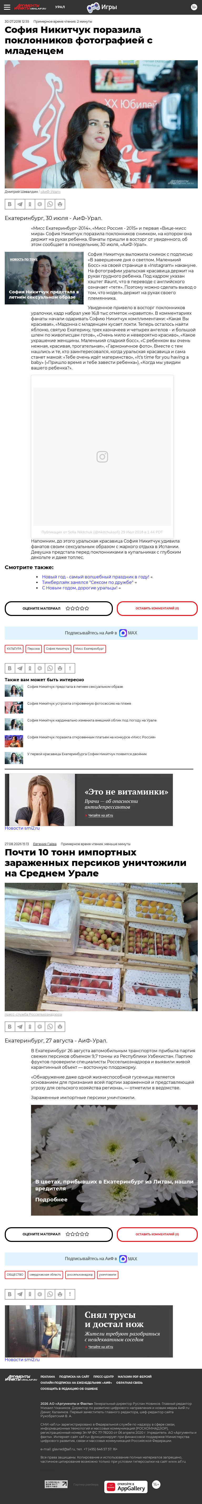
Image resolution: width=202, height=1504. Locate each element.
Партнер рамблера (85, 1484)
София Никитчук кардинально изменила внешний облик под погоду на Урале (91, 720)
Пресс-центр (103, 1376)
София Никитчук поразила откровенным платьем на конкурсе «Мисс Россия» (91, 737)
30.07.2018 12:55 (17, 21)
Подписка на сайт (74, 1376)
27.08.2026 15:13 (17, 844)
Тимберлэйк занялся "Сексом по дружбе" (87, 582)
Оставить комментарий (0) (157, 608)
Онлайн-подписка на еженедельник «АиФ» (76, 1383)
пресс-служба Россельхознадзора (33, 1014)
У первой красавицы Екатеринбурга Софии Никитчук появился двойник (87, 754)
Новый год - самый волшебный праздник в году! (95, 576)
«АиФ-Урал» (50, 192)
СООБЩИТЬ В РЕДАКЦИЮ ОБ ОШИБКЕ (69, 1389)
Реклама (48, 1376)
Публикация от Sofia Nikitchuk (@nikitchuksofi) (81, 532)
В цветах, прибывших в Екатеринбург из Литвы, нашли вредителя (114, 1185)
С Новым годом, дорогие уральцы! (79, 587)
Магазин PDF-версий (135, 1376)
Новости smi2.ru (22, 828)
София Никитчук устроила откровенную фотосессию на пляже (79, 703)
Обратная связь (129, 1383)
